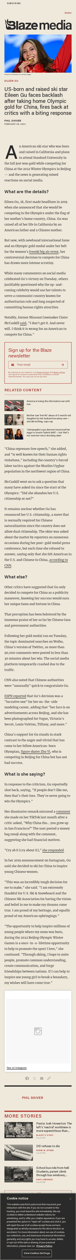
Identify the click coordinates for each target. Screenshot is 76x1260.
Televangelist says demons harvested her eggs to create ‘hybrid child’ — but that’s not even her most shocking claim (48, 433)
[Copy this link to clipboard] (49, 1078)
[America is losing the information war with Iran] (14, 405)
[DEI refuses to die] (18, 1152)
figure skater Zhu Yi (35, 752)
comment (63, 812)
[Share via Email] (41, 1078)
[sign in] (2, 3)
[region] (38, 1226)
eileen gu (11, 81)
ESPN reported (15, 696)
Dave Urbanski (44, 1180)
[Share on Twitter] (34, 1078)
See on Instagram (17, 1067)
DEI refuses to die (48, 1146)
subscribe (14, 3)
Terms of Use (59, 372)
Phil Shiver (12, 121)
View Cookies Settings (37, 1253)
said (23, 323)
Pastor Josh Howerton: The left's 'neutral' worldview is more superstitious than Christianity (54, 1127)
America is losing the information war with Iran (48, 403)
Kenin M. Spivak (45, 1151)
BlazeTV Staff (44, 1135)
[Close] (70, 1199)
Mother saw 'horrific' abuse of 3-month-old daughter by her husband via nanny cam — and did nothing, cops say (49, 418)
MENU (68, 13)
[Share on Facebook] (27, 1078)
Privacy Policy (43, 372)
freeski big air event (44, 252)
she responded (53, 850)
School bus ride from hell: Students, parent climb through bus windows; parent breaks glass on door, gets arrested (52, 1172)
